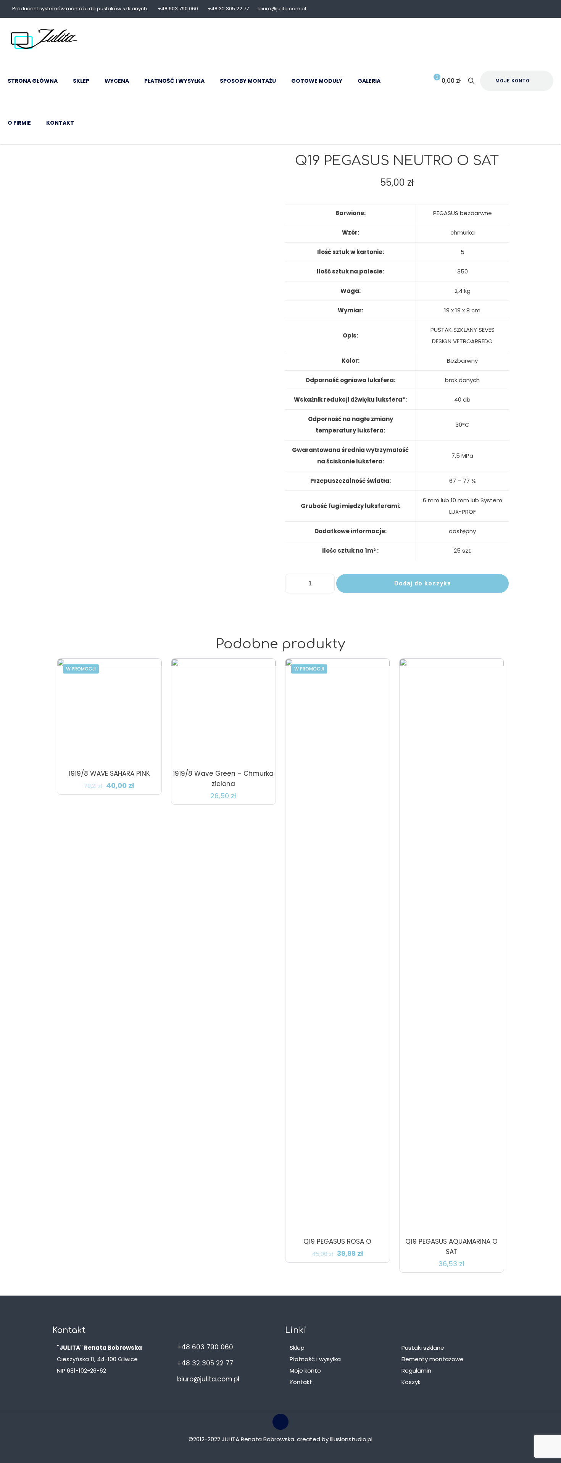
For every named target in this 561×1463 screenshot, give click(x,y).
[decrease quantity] (293, 584)
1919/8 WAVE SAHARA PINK (109, 773)
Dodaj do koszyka (422, 583)
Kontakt (301, 1382)
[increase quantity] (326, 584)
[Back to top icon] (280, 1422)
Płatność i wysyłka (315, 1359)
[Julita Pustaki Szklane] (44, 39)
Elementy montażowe (432, 1359)
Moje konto (305, 1371)
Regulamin (416, 1371)
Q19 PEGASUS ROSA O (337, 1241)
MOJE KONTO (512, 81)
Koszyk (411, 1382)
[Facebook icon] (544, 9)
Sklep (297, 1348)
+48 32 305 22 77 (228, 8)
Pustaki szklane (422, 1348)
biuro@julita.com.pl (282, 8)
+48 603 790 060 (178, 8)
